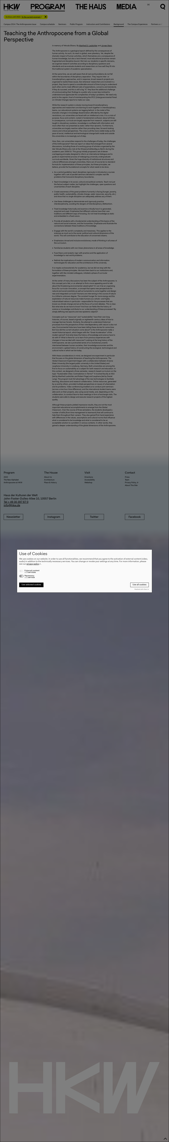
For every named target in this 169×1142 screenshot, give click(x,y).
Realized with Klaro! (141, 589)
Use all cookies (139, 585)
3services (30, 572)
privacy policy (32, 564)
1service (29, 577)
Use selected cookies (31, 585)
